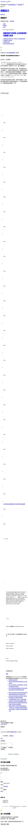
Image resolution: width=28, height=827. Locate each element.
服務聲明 (14, 807)
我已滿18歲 (3, 824)
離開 (8, 824)
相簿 (4, 24)
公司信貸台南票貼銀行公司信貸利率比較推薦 (14, 504)
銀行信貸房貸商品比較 (8, 43)
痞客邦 (12, 731)
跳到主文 (3, 14)
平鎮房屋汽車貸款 (7, 40)
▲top (2, 738)
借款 (7, 673)
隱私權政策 (24, 806)
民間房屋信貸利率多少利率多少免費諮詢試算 (14, 38)
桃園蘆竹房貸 (6, 42)
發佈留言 (3, 749)
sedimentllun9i (4, 724)
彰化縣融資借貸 (11, 52)
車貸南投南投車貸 (13, 680)
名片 (4, 27)
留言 (15, 731)
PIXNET (6, 806)
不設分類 (12, 21)
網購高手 (5, 10)
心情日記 (11, 735)
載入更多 (3, 740)
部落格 (5, 25)
